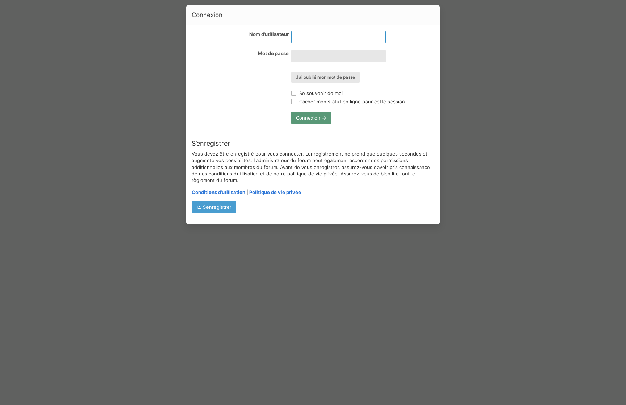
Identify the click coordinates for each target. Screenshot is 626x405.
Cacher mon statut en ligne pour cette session (351, 101)
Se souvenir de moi (320, 93)
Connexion (309, 118)
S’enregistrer (216, 207)
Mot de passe (273, 53)
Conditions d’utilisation (218, 192)
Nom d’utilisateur (269, 34)
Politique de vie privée (275, 192)
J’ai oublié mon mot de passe (325, 77)
